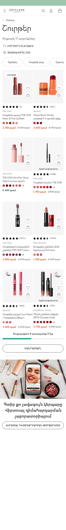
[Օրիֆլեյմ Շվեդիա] (16, 10)
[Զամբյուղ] (59, 10)
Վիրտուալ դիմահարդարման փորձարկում (33, 425)
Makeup (10, 20)
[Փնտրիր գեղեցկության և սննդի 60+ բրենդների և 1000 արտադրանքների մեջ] (43, 10)
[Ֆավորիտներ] (28, 88)
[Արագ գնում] (28, 95)
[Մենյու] (5, 11)
